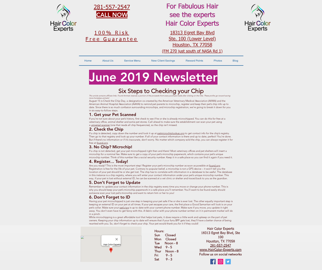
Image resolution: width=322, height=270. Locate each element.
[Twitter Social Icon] (228, 261)
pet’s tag (124, 207)
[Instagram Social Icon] (220, 261)
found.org (102, 142)
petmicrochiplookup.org (170, 133)
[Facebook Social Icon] (213, 261)
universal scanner (100, 125)
